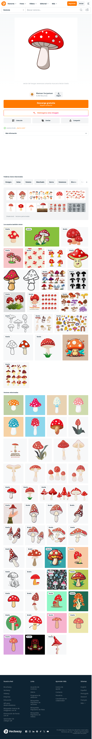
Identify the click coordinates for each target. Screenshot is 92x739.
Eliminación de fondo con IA (9, 715)
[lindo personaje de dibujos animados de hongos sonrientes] (78, 258)
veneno (28, 182)
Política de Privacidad (80, 732)
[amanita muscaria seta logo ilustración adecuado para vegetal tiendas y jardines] (15, 450)
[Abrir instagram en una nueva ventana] (30, 731)
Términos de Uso (65, 732)
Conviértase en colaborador (60, 700)
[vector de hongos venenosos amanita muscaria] (12, 493)
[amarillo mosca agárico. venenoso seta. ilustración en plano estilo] (13, 405)
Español (82, 690)
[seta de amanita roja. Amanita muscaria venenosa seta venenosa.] (35, 601)
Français (82, 700)
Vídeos (32, 4)
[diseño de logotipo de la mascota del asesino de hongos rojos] (35, 645)
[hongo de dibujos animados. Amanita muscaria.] (57, 427)
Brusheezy (7, 687)
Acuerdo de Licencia (34, 688)
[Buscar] (81, 10)
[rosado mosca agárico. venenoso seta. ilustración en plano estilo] (78, 405)
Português (83, 693)
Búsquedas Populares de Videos (35, 717)
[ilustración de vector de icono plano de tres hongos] (42, 237)
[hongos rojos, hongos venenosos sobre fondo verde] (13, 623)
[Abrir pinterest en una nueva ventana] (37, 731)
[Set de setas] (53, 280)
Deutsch (82, 697)
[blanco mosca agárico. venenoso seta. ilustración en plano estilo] (57, 405)
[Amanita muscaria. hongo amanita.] (34, 557)
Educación (7, 700)
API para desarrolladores (9, 704)
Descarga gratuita (46, 104)
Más (53, 4)
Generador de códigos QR (9, 720)
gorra (51, 182)
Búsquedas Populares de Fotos (35, 710)
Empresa (7, 697)
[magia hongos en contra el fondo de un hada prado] (57, 580)
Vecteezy (7, 690)
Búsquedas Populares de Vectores (35, 702)
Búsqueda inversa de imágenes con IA (11, 709)
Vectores (11, 4)
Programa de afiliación (35, 696)
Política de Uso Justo (78, 733)
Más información (11, 133)
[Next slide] (83, 182)
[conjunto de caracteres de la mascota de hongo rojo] (43, 302)
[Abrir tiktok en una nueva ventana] (41, 731)
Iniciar (81, 3)
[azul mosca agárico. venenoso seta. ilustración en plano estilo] (13, 427)
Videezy (6, 693)
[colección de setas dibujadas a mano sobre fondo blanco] (18, 323)
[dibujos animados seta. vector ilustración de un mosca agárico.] (55, 557)
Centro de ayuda (58, 688)
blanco (73, 182)
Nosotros (58, 695)
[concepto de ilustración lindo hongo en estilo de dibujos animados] (13, 258)
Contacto (58, 692)
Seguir (58, 96)
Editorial (43, 4)
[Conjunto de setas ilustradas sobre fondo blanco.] (78, 280)
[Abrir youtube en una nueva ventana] (48, 731)
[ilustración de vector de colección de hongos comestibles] (43, 323)
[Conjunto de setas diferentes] (74, 302)
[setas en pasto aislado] (14, 302)
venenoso (62, 182)
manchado (40, 182)
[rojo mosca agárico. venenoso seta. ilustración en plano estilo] (35, 405)
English (82, 687)
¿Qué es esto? (21, 128)
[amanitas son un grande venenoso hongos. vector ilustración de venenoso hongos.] (78, 601)
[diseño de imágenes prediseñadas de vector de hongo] (56, 258)
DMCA (32, 692)
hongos (8, 182)
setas (18, 182)
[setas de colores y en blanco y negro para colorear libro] (21, 280)
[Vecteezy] (3, 3)
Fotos (22, 4)
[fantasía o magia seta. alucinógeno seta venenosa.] (56, 645)
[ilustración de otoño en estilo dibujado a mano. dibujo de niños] (34, 513)
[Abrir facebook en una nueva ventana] (26, 731)
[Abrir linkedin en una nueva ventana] (33, 731)
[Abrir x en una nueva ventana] (44, 731)
